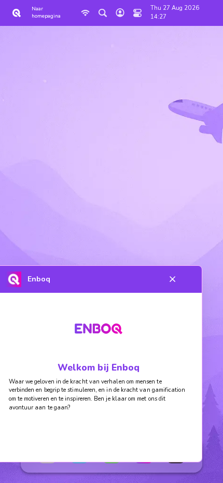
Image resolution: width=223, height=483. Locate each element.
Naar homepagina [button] (46, 12)
